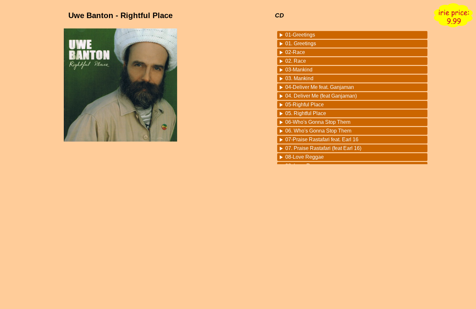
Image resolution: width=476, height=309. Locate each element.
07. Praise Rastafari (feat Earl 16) (323, 148)
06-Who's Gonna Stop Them (317, 122)
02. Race (295, 61)
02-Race (295, 52)
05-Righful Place (304, 104)
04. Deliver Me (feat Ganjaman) (321, 96)
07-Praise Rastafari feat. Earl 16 (321, 139)
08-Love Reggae (304, 157)
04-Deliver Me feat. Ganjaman (319, 87)
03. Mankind (299, 78)
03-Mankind (298, 69)
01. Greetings (300, 43)
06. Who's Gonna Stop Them (318, 130)
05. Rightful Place (305, 113)
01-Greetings (300, 34)
